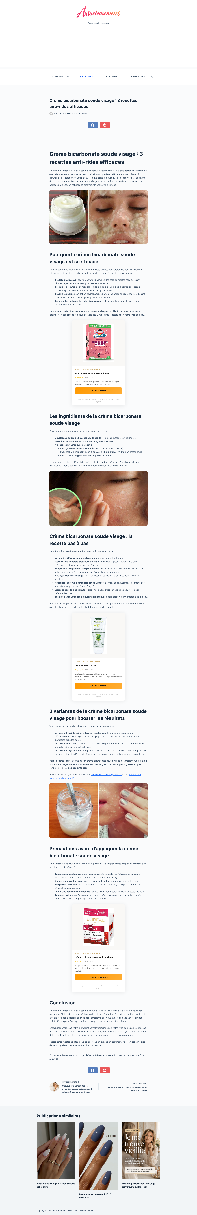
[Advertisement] (98, 48)
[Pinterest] (105, 125)
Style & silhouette (112, 77)
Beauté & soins (86, 77)
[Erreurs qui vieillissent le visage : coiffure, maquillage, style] (141, 1150)
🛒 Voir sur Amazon (98, 390)
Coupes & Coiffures (60, 77)
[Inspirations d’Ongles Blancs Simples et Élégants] (56, 1150)
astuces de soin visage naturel (106, 774)
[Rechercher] (152, 77)
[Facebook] (93, 125)
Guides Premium (138, 77)
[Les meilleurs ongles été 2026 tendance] (98, 1156)
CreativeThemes (85, 1210)
